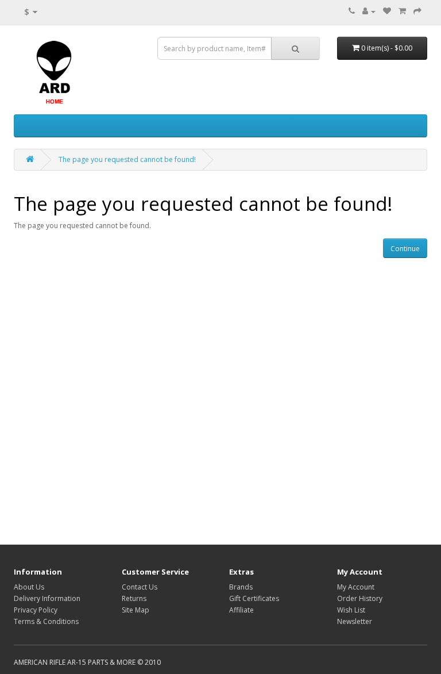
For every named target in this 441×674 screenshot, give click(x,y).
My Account (355, 587)
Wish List (351, 610)
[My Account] (369, 11)
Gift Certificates (254, 598)
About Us (29, 587)
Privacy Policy (35, 610)
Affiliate (241, 610)
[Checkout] (417, 11)
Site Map (135, 610)
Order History (359, 598)
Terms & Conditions (46, 621)
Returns (134, 598)
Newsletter (354, 621)
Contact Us (139, 587)
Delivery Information (47, 598)
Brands (241, 587)
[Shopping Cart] (402, 11)
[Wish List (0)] (387, 11)
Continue (405, 248)
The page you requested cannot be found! (127, 159)
